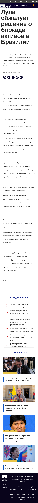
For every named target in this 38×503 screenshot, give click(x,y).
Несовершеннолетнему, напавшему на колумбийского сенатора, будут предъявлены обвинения (21, 337)
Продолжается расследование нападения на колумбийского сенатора (19, 313)
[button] (4, 77)
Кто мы (35, 1)
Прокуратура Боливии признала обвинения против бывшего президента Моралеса (20, 322)
